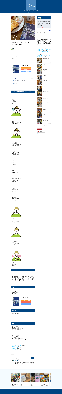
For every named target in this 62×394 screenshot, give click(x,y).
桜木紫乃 (42, 40)
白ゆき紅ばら (13, 348)
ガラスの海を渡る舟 (14, 344)
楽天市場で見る (26, 69)
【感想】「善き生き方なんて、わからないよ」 (20, 80)
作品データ (15, 83)
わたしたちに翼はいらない (15, 349)
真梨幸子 (44, 41)
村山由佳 (41, 39)
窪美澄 (44, 42)
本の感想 (27, 12)
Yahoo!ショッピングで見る (26, 71)
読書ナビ (23, 12)
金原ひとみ (46, 43)
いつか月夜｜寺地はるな (25, 65)
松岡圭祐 (48, 39)
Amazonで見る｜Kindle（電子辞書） (26, 67)
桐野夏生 (39, 40)
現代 (16, 41)
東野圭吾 (44, 39)
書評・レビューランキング (40, 133)
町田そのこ (39, 41)
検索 (50, 30)
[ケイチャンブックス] (31, 5)
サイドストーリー (37, 12)
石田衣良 (39, 42)
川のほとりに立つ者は (15, 347)
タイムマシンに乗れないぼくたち (16, 345)
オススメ (32, 12)
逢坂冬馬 (43, 43)
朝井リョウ (38, 39)
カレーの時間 (13, 346)
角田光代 (49, 42)
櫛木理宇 (45, 40)
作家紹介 (15, 84)
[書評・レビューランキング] (44, 132)
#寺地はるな (12, 354)
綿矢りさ (46, 42)
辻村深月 (40, 43)
